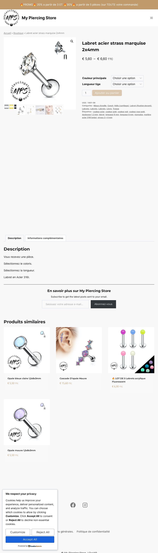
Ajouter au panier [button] (20, 392)
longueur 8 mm (126, 114)
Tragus (116, 109)
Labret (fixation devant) (141, 105)
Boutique (18, 33)
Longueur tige (91, 84)
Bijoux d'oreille (100, 105)
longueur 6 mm (112, 114)
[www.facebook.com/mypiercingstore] (73, 505)
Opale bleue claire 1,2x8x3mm (24, 378)
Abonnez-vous (103, 304)
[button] (72, 41)
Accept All (30, 539)
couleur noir (123, 111)
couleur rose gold (137, 111)
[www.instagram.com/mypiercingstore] (85, 505)
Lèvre (109, 109)
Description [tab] (14, 238)
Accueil (7, 33)
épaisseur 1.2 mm (90, 114)
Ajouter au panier (107, 93)
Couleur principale (94, 78)
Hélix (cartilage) (121, 105)
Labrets (85, 109)
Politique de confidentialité (93, 531)
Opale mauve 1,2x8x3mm (22, 450)
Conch (110, 105)
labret (101, 114)
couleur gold (111, 111)
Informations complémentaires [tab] (45, 238)
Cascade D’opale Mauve (73, 378)
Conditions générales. (60, 531)
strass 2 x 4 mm (105, 117)
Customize (17, 532)
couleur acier (98, 111)
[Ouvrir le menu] (151, 17)
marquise (139, 114)
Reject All (43, 532)
